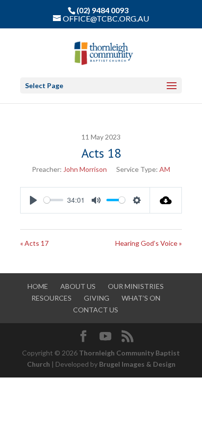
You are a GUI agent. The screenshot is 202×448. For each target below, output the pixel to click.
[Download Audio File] (166, 200)
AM (164, 169)
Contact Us (95, 310)
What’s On (141, 298)
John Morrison (85, 169)
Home (37, 286)
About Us (78, 286)
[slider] (53, 200)
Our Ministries (136, 286)
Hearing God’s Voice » (148, 243)
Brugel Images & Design (137, 364)
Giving (96, 298)
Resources (51, 298)
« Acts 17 (34, 243)
